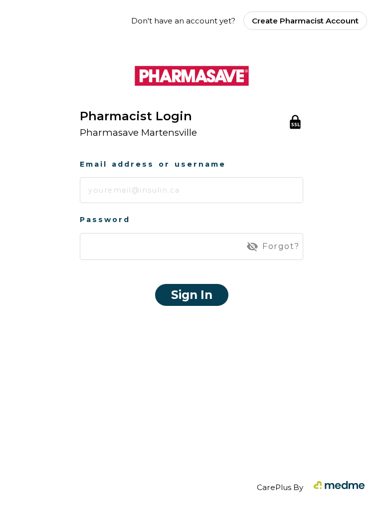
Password (105, 219)
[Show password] (252, 247)
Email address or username (153, 164)
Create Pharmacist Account (305, 20)
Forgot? (281, 246)
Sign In (191, 295)
